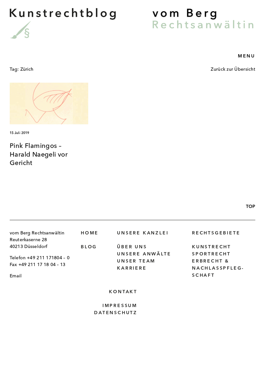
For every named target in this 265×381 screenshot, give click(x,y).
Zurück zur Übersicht (233, 69)
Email (16, 276)
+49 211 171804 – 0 (48, 258)
